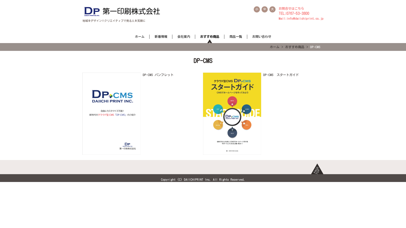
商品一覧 (235, 36)
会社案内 (183, 36)
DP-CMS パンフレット (158, 74)
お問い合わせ (261, 36)
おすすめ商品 (209, 36)
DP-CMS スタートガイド (281, 74)
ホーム (139, 36)
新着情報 (161, 36)
